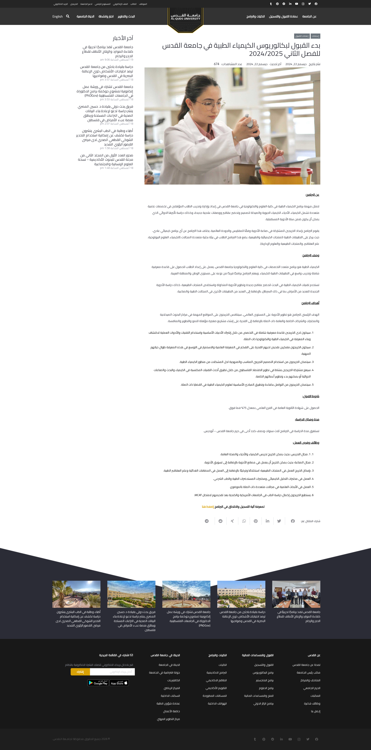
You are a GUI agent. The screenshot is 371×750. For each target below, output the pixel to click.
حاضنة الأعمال (171, 711)
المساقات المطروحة (215, 695)
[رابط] (185, 18)
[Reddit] (283, 3)
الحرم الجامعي (311, 687)
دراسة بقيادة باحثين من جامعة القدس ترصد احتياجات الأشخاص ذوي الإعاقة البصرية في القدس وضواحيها (106, 71)
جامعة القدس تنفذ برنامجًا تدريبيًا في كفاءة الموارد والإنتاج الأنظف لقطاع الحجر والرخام (107, 51)
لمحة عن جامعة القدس (306, 664)
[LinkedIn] (290, 3)
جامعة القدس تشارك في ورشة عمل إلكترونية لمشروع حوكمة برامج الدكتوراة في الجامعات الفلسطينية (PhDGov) (105, 91)
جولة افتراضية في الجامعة (164, 672)
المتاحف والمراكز (310, 680)
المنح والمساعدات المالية (259, 695)
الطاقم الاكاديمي (216, 680)
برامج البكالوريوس (263, 672)
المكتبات (315, 695)
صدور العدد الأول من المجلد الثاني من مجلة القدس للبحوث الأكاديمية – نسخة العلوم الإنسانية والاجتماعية (105, 159)
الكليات (223, 664)
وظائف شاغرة (312, 703)
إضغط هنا (208, 506)
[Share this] (291, 521)
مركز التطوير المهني (168, 718)
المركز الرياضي (172, 687)
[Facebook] (316, 3)
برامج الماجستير (265, 680)
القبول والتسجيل (264, 664)
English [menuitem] (57, 16)
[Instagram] (303, 3)
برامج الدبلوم (266, 687)
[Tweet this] (279, 521)
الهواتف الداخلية (217, 703)
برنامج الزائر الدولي (263, 703)
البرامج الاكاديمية (217, 672)
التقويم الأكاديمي (216, 687)
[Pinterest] (277, 3)
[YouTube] (296, 3)
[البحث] (67, 16)
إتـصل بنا (315, 711)
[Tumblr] (271, 3)
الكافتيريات (173, 680)
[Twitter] (309, 3)
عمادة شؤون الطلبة (168, 703)
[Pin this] (256, 521)
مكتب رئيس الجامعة (308, 672)
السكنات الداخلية (170, 695)
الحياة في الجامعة (169, 664)
